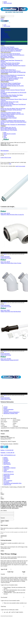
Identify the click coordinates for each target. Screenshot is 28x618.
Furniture (6, 101)
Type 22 (18, 71)
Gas (6, 92)
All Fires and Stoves (17, 109)
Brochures (5, 458)
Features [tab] (5, 408)
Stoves (8, 108)
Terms (4, 479)
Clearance (3, 126)
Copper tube (16, 77)
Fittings (2, 84)
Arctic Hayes (18, 114)
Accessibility (6, 466)
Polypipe (18, 84)
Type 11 (14, 69)
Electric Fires (4, 108)
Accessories (3, 55)
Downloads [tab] (6, 410)
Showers (16, 99)
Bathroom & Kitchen (5, 97)
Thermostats (17, 60)
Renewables (3, 119)
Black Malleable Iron (9, 128)
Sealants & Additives (5, 114)
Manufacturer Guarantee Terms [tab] (10, 413)
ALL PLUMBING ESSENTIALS (12, 114)
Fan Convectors (9, 71)
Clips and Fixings (5, 95)
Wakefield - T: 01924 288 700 (7, 452)
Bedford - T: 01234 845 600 (7, 450)
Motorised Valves (17, 65)
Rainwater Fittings (7, 83)
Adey (10, 127)
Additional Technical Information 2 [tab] (11, 412)
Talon (6, 116)
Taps (10, 103)
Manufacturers (6, 462)
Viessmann (11, 47)
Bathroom (3, 99)
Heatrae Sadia (10, 48)
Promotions (6, 460)
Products (5, 457)
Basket (2, 19)
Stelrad (14, 71)
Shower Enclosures (9, 99)
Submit (6, 520)
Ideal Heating (11, 49)
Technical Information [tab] (8, 409)
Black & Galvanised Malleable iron (9, 75)
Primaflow (14, 112)
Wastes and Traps (8, 84)
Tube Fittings (20, 95)
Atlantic (14, 72)
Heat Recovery (4, 124)
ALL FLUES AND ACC (18, 55)
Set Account (3, 535)
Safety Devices (15, 64)
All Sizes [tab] (5, 406)
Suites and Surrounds (20, 108)
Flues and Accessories (6, 52)
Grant (7, 47)
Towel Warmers (13, 130)
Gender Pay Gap (7, 484)
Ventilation (15, 96)
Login (4, 24)
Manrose (19, 112)
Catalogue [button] (3, 44)
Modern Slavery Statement (9, 467)
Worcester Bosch (18, 49)
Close (2, 494)
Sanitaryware (15, 104)
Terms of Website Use (8, 471)
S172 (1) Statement (7, 480)
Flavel (6, 109)
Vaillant (11, 50)
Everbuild (14, 117)
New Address (4, 510)
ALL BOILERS (17, 50)
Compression (20, 75)
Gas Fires (3, 109)
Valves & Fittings (16, 63)
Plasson (19, 83)
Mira (12, 103)
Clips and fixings (4, 117)
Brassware (3, 80)
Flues (2, 53)
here (10, 163)
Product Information (5, 256)
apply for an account (20, 166)
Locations (5, 461)
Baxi (5, 47)
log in (5, 153)
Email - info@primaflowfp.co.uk (8, 455)
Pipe (2, 83)
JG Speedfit (14, 83)
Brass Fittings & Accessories (7, 77)
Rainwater (17, 89)
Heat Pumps (3, 122)
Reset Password (7, 464)
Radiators (3, 68)
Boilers (2, 45)
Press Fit (12, 80)
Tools (2, 112)
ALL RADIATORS (21, 72)
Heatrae (5, 56)
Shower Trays (12, 101)
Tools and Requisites (12, 92)
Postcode (3, 518)
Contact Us (6, 469)
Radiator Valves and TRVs (7, 65)
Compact (3, 69)
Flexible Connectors (10, 89)
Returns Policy (6, 475)
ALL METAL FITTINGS (12, 79)
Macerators (5, 103)
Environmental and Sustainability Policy (12, 483)
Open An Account (7, 3)
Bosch (5, 48)
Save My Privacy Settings (6, 616)
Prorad (10, 69)
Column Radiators (5, 72)
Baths (2, 103)
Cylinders (3, 63)
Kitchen (2, 101)
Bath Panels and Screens (6, 104)
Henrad (10, 72)
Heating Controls (4, 60)
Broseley (10, 109)
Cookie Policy (6, 476)
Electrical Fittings (7, 112)
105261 (5, 137)
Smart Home (11, 60)
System (2, 48)
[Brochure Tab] (1, 488)
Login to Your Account (6, 157)
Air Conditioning (9, 120)
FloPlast (9, 85)
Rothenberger (11, 116)
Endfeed (7, 80)
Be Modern (12, 108)
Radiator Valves (8, 96)
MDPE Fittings (4, 85)
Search (2, 17)
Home (4, 132)
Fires (2, 107)
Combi (2, 47)
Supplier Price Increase (8, 474)
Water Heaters (8, 63)
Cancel (2, 520)
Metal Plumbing (4, 73)
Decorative (3, 71)
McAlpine (14, 85)
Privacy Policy (6, 478)
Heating (2, 59)
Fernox (10, 117)
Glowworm (7, 50)
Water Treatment (7, 64)
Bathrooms (3, 89)
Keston (10, 53)
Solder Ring (13, 76)
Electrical (3, 96)
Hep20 (14, 84)
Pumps (2, 64)
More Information (5, 150)
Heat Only (3, 49)
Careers (5, 470)
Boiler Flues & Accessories (9, 133)
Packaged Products (5, 88)
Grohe (17, 101)
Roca (11, 105)
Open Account (6, 26)
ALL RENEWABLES (20, 124)
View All (13, 127)
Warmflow (16, 48)
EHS (7, 49)
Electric (2, 50)
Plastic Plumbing (4, 81)
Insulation (3, 116)
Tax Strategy (6, 482)
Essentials (3, 111)
